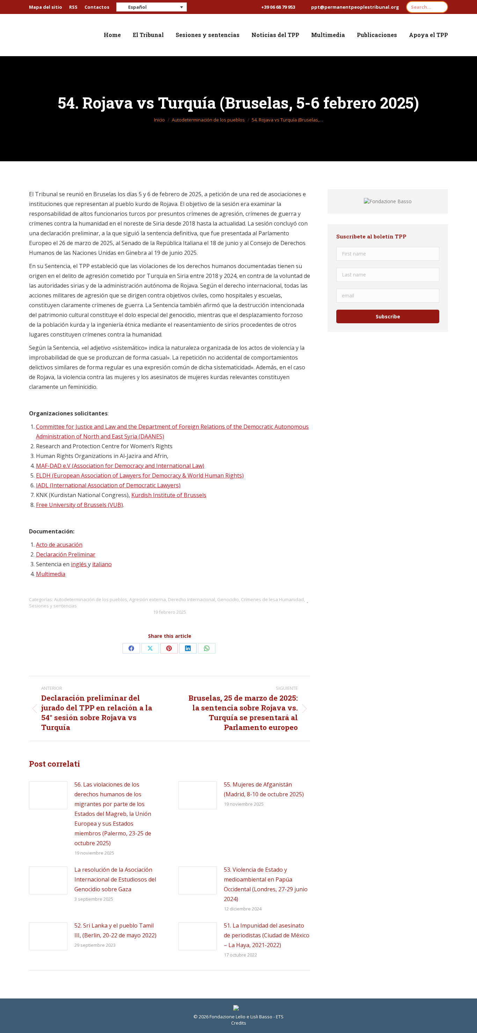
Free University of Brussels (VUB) (79, 505)
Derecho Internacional (191, 599)
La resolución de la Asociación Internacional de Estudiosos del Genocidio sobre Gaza (115, 879)
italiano (102, 564)
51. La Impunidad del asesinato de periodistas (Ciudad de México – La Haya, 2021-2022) (266, 935)
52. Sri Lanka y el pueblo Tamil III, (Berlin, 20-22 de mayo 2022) (115, 930)
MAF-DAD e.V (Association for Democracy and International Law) (120, 466)
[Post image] (48, 795)
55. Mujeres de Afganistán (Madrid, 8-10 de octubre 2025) (264, 789)
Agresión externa (147, 599)
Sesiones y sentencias (53, 606)
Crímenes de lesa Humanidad (272, 599)
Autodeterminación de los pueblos (90, 599)
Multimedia (50, 574)
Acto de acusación (59, 544)
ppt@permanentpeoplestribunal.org (355, 7)
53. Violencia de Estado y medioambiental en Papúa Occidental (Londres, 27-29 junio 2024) (266, 884)
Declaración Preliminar (65, 554)
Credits (238, 1023)
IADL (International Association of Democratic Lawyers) (108, 485)
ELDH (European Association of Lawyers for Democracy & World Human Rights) (140, 475)
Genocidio (228, 599)
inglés (79, 564)
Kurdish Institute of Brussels (168, 495)
